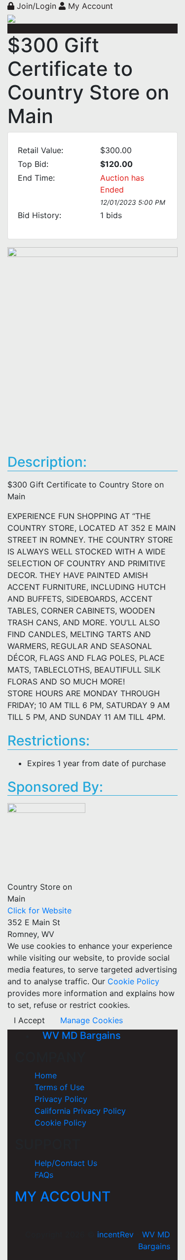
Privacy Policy (61, 1099)
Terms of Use (59, 1087)
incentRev (115, 1234)
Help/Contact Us (66, 1163)
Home (46, 1075)
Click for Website (39, 910)
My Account (89, 6)
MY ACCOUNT (63, 1196)
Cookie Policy (132, 981)
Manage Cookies (91, 1020)
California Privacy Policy (80, 1111)
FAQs (44, 1175)
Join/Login (36, 6)
